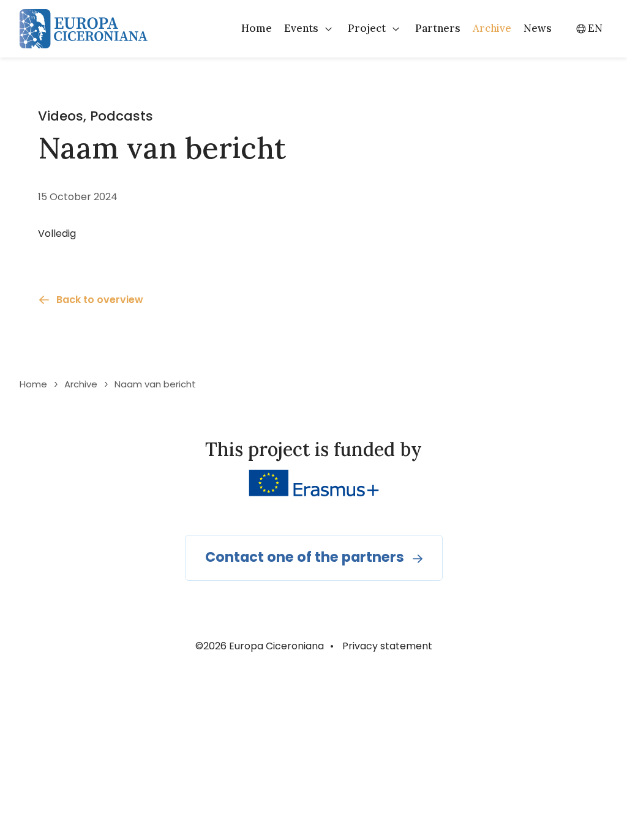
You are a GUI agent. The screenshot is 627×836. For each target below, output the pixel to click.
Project (367, 28)
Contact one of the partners (304, 557)
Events (301, 28)
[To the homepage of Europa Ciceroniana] (84, 28)
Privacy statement (387, 646)
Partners (437, 28)
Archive (492, 28)
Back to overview (99, 300)
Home (256, 28)
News (538, 28)
